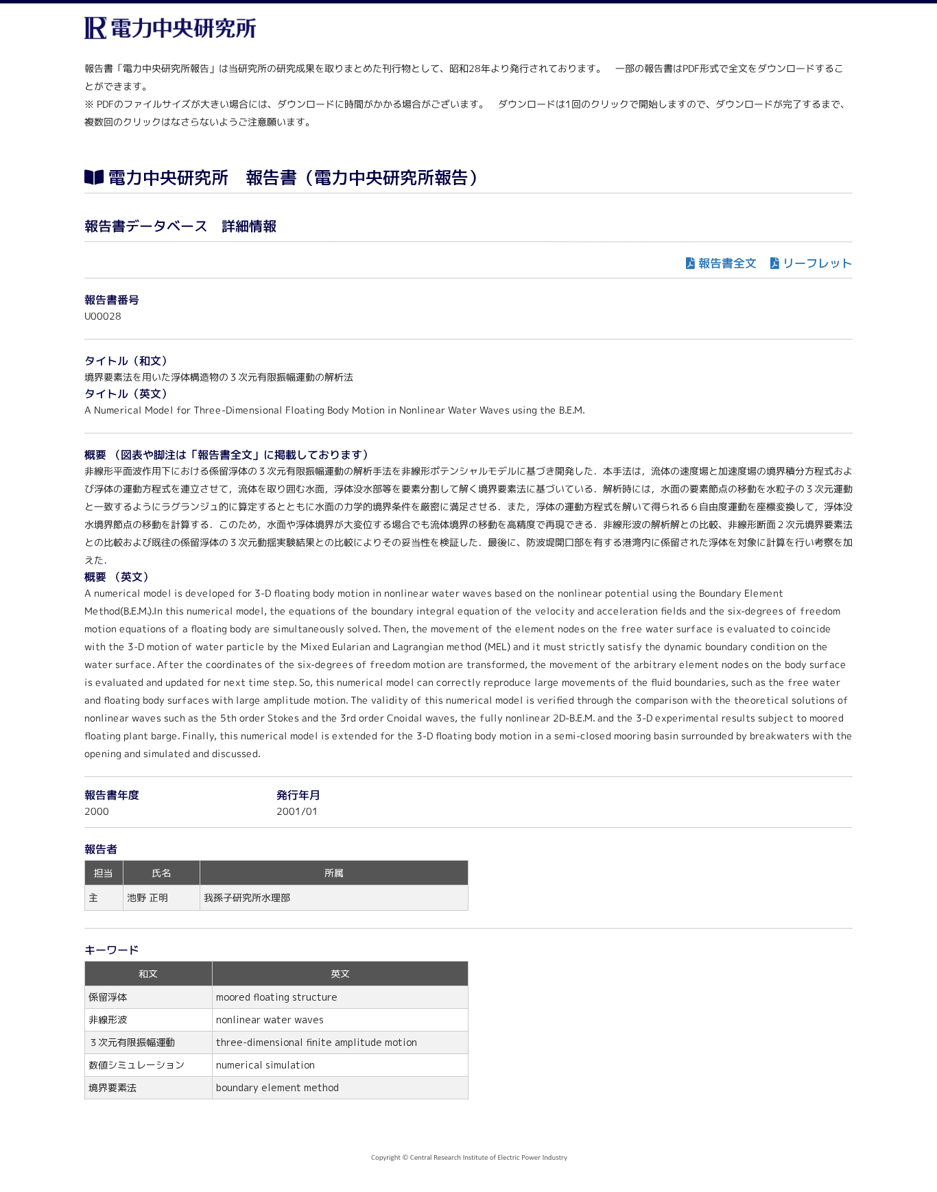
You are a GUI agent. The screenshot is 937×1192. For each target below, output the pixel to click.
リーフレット (818, 263)
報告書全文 (727, 263)
